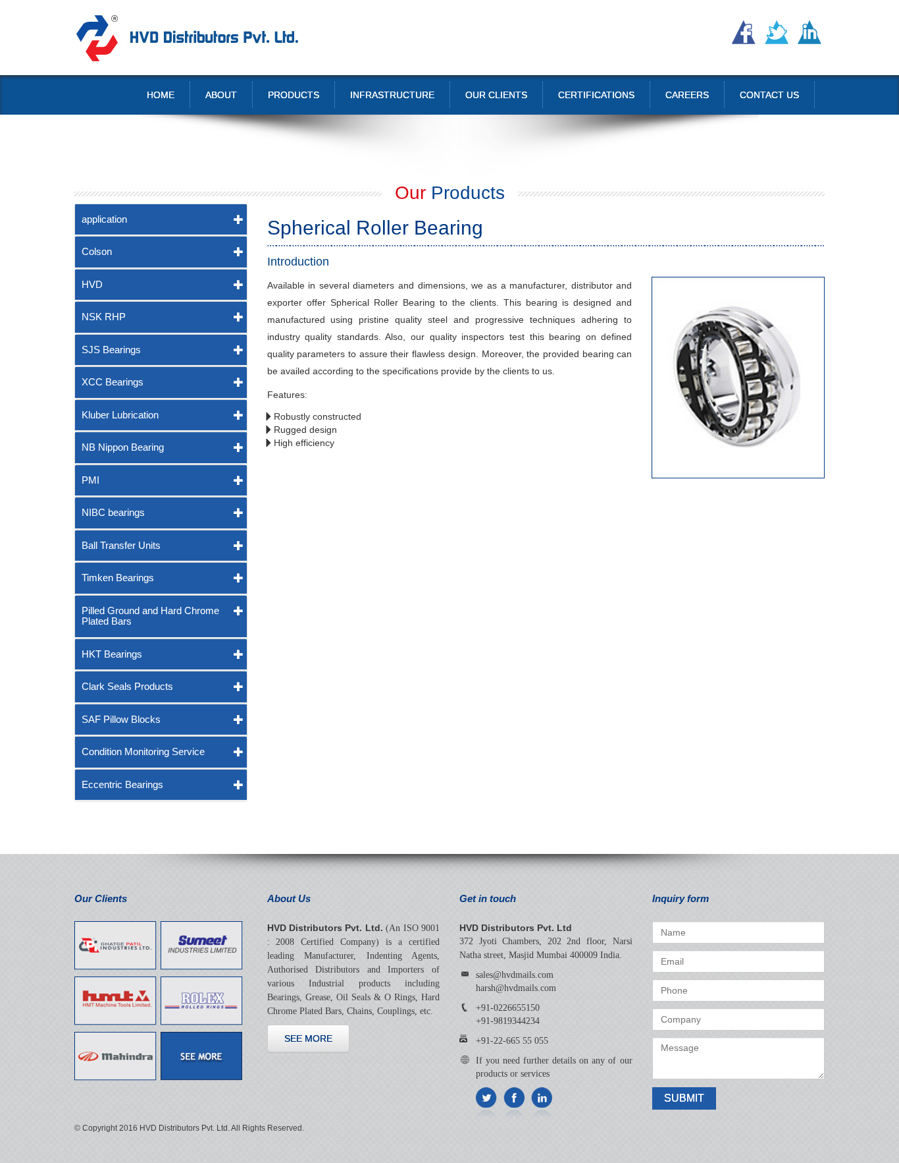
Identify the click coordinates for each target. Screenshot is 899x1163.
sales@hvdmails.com (514, 975)
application (104, 219)
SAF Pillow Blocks (121, 719)
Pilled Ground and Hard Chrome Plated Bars (150, 616)
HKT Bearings (112, 654)
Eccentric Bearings (122, 784)
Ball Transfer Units (121, 545)
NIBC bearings (113, 512)
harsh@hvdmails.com (516, 988)
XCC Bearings (112, 381)
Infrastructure (392, 95)
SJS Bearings (111, 349)
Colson (97, 251)
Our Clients (496, 95)
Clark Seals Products (127, 686)
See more (308, 1038)
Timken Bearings (118, 577)
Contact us (769, 95)
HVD (92, 284)
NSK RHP (104, 316)
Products (293, 95)
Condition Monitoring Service (143, 751)
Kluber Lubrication (120, 414)
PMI (90, 480)
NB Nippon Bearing (123, 447)
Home (160, 95)
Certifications (596, 95)
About (221, 95)
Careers (687, 95)
